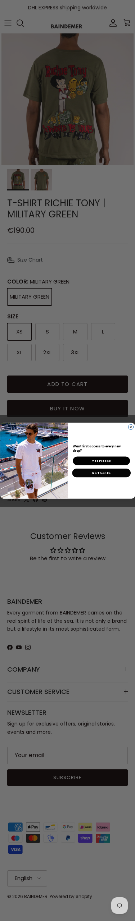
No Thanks (101, 473)
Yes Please (101, 460)
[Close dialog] (130, 426)
